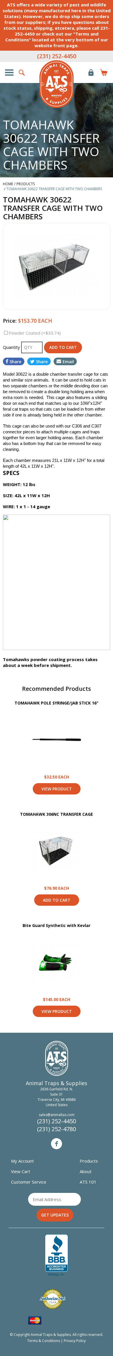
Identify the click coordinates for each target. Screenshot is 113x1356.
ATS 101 (88, 1182)
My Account (22, 1161)
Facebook (56, 1143)
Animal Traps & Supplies (56, 84)
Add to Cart (56, 900)
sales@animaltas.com (56, 1114)
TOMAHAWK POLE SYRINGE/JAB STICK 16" (56, 703)
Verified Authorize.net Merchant (52, 1299)
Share (15, 361)
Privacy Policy (75, 1340)
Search (22, 72)
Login (91, 72)
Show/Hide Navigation (9, 72)
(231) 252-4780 (56, 1129)
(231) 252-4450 (56, 56)
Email (68, 361)
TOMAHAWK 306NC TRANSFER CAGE (56, 814)
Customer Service (28, 1182)
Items (103, 72)
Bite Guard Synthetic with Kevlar (56, 925)
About (86, 1171)
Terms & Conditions (43, 1340)
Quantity (12, 347)
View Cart (20, 1171)
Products (89, 1161)
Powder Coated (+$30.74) (35, 333)
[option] (56, 266)
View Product (56, 740)
